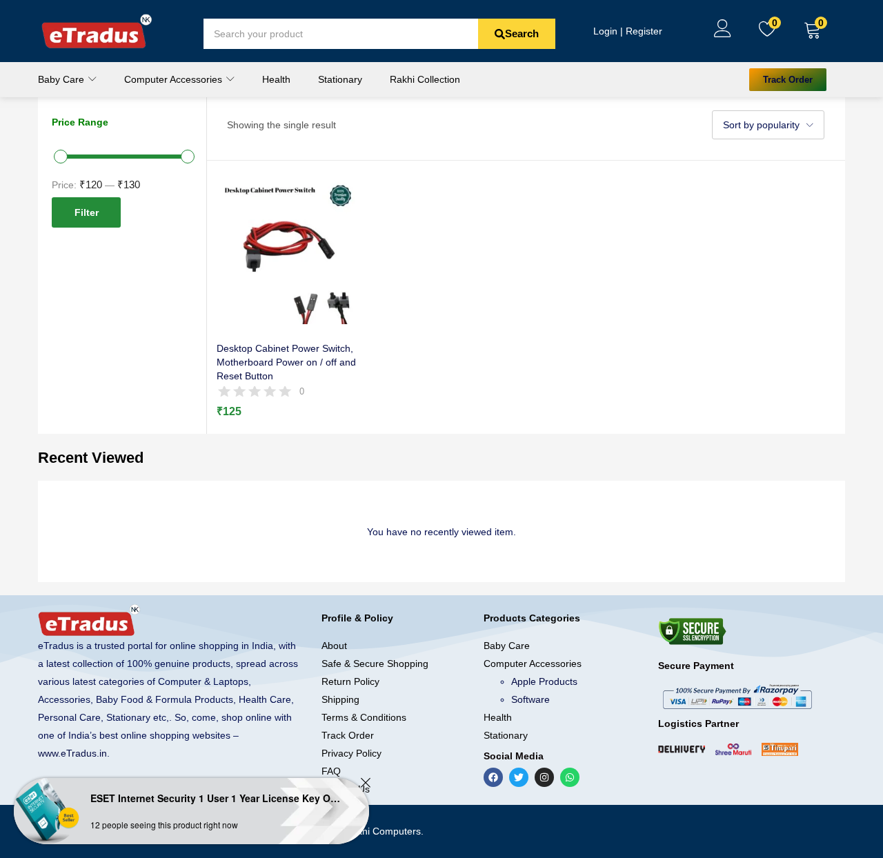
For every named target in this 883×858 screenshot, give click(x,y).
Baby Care (62, 79)
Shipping (340, 699)
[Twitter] (518, 777)
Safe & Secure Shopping (374, 663)
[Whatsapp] (569, 777)
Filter (87, 212)
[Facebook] (493, 777)
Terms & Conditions (363, 717)
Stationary (340, 79)
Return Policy (350, 681)
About (334, 645)
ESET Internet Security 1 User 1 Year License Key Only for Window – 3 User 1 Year (217, 798)
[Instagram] (544, 777)
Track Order (347, 735)
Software (530, 699)
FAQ (331, 771)
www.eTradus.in (72, 753)
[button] (813, 31)
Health (276, 79)
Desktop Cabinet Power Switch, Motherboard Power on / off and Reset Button (286, 362)
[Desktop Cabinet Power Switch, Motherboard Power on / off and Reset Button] (289, 250)
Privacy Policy (351, 753)
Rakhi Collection (425, 79)
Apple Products (544, 681)
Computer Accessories (174, 79)
